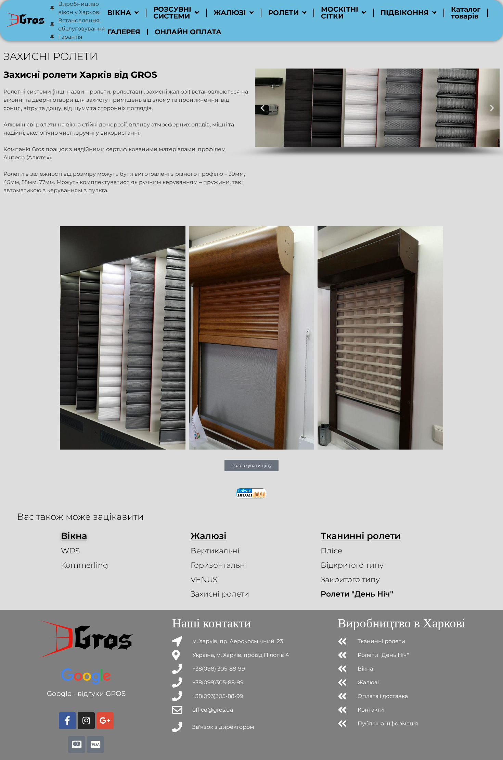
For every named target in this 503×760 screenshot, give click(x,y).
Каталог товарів (465, 12)
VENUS (204, 579)
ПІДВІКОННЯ (405, 13)
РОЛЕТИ (283, 13)
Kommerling (84, 565)
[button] (262, 107)
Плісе (331, 550)
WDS (70, 550)
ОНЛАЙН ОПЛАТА (188, 32)
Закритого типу (350, 579)
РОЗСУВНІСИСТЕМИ (172, 12)
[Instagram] (86, 720)
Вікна (74, 535)
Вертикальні (215, 550)
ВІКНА (119, 13)
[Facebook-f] (67, 720)
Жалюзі (209, 535)
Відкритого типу (352, 565)
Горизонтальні (219, 565)
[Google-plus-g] (105, 720)
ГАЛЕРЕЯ (123, 32)
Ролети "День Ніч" (357, 594)
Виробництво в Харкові (401, 623)
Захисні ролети (220, 594)
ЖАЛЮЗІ (230, 13)
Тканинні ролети (361, 535)
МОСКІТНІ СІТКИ (339, 12)
